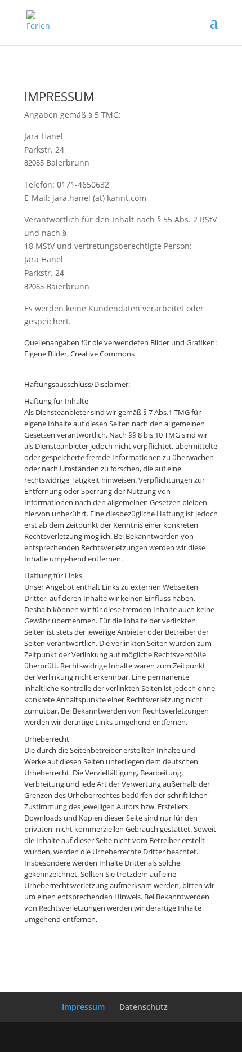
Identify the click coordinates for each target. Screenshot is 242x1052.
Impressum (83, 1006)
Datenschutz (143, 1006)
